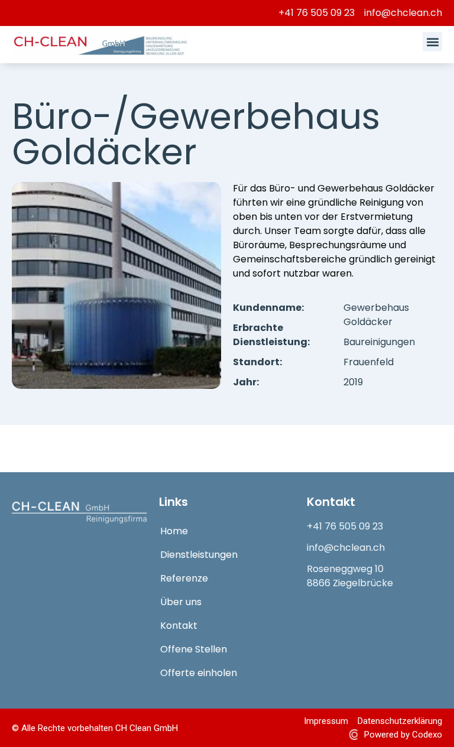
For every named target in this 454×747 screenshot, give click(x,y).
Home (174, 531)
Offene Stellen (193, 649)
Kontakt (178, 625)
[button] (432, 41)
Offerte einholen (198, 673)
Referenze (184, 578)
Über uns (181, 602)
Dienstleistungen (199, 554)
